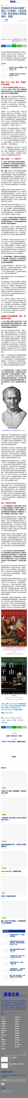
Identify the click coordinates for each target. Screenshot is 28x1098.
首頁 (2, 5)
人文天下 (6, 5)
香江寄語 (17, 1046)
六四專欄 (3, 1023)
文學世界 (3, 1041)
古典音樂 (3, 1028)
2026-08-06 (12, 952)
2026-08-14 (12, 946)
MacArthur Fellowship (16, 718)
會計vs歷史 (8, 720)
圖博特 (2, 1032)
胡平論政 (17, 1035)
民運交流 (17, 1019)
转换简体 (14, 44)
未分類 (2, 1046)
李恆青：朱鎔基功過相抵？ (9, 896)
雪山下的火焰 (18, 1044)
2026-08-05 (12, 1059)
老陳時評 (17, 1030)
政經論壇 (4, 814)
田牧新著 (17, 1026)
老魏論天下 (17, 1033)
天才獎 (3, 720)
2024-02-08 (5, 21)
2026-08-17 (4, 898)
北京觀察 (3, 1026)
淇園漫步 (17, 1021)
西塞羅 (14, 720)
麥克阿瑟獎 (4, 722)
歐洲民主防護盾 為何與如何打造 (17, 1064)
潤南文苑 (17, 1024)
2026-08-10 (12, 938)
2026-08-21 (12, 965)
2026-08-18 (4, 873)
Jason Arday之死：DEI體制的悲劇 (11, 871)
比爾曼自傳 (17, 1017)
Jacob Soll (6, 718)
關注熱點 (17, 1042)
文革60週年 (3, 1044)
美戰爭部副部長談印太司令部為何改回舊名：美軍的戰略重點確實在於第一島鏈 (17, 943)
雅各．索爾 (20, 720)
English (3, 1017)
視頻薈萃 (17, 1037)
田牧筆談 (17, 1028)
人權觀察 (3, 1021)
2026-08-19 (12, 77)
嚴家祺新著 (3, 1030)
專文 (3, 893)
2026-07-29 (12, 972)
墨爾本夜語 (3, 1035)
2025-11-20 (12, 1065)
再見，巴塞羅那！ (13, 1057)
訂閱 (3, 1083)
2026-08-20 (12, 70)
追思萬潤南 (17, 1039)
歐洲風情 (3, 1048)
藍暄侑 (6, 19)
